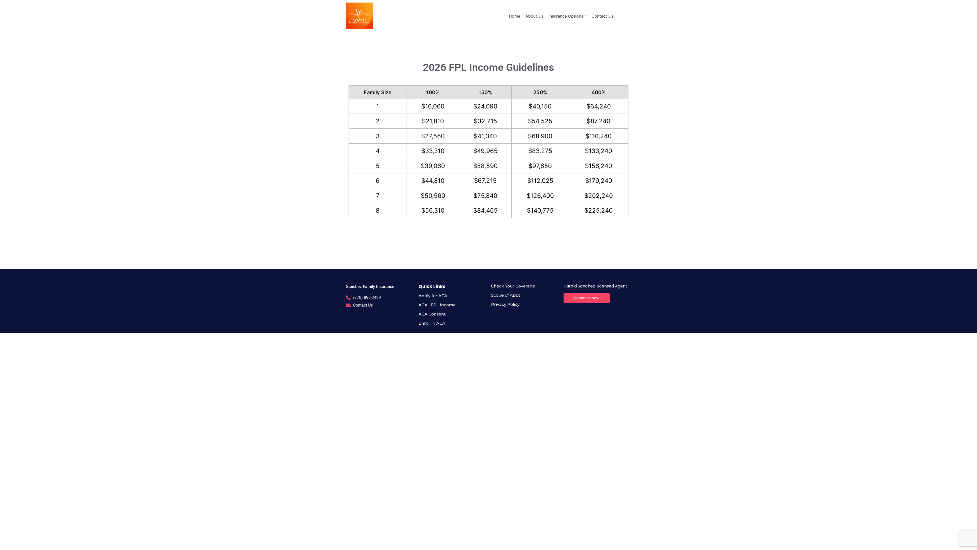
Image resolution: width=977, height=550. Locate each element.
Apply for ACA (433, 295)
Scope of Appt (505, 295)
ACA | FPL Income (437, 304)
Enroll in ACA (432, 323)
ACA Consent (432, 314)
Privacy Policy (505, 304)
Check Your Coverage (513, 286)
